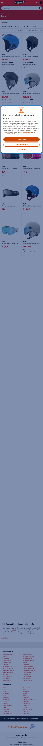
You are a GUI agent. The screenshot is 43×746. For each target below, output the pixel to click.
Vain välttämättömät (21, 144)
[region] (21, 129)
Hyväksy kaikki (21, 139)
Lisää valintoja (21, 149)
